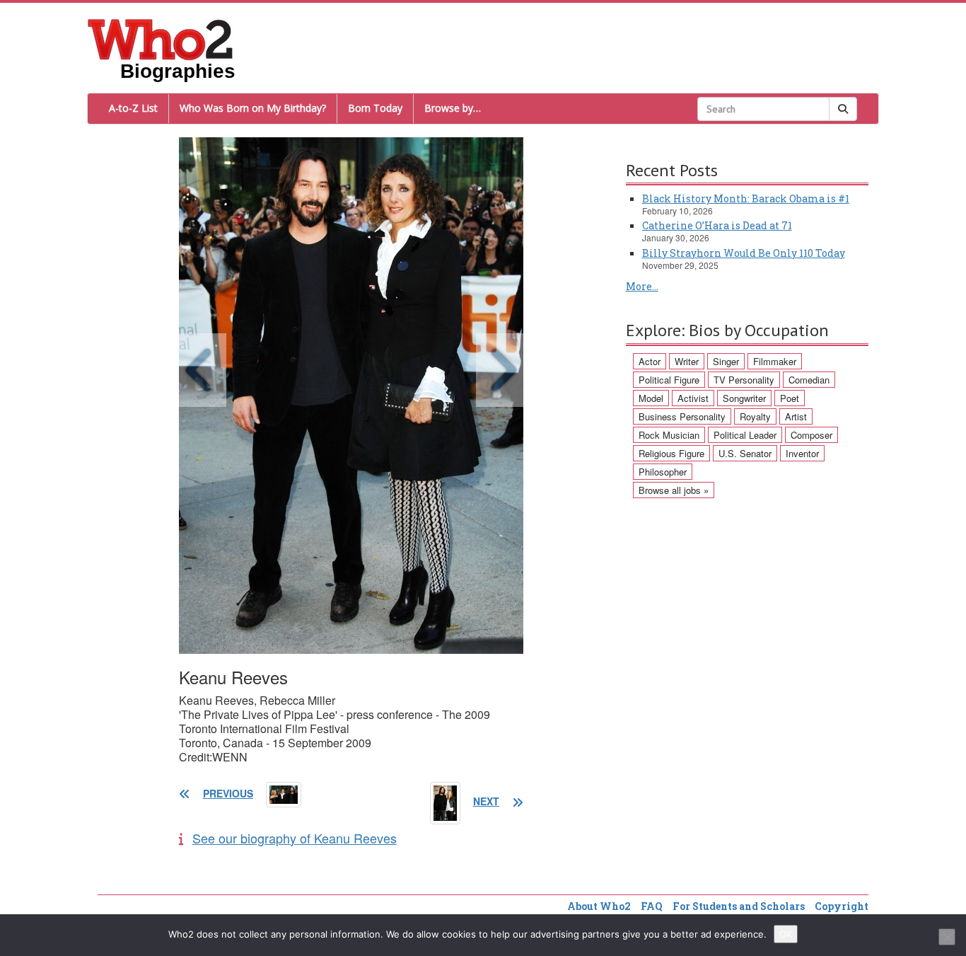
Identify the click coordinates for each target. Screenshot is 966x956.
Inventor (802, 453)
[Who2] (160, 38)
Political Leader (745, 435)
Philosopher (663, 471)
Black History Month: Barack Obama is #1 (745, 198)
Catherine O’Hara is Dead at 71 (717, 225)
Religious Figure (671, 453)
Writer (687, 361)
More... (642, 286)
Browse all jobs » (674, 490)
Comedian (809, 379)
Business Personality (682, 416)
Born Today (375, 108)
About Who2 (599, 906)
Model (651, 398)
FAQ (652, 906)
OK (785, 934)
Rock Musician (669, 435)
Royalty (755, 416)
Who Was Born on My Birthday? (253, 108)
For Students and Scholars (739, 906)
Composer (811, 435)
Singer (726, 361)
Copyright (841, 906)
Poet (789, 398)
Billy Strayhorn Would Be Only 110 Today (743, 253)
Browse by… (452, 108)
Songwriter (744, 398)
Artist (796, 416)
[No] (946, 936)
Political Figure (669, 379)
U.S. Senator (745, 453)
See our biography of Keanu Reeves (294, 838)
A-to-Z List (133, 108)
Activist (693, 398)
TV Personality (744, 379)
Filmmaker (774, 361)
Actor (650, 361)
